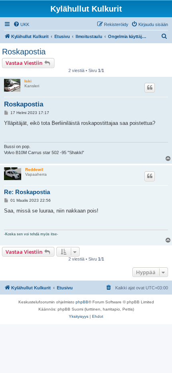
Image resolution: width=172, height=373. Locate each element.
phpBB (82, 302)
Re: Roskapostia (27, 192)
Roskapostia (24, 51)
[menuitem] (21, 24)
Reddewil (34, 169)
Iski (28, 81)
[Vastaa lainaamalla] (149, 87)
